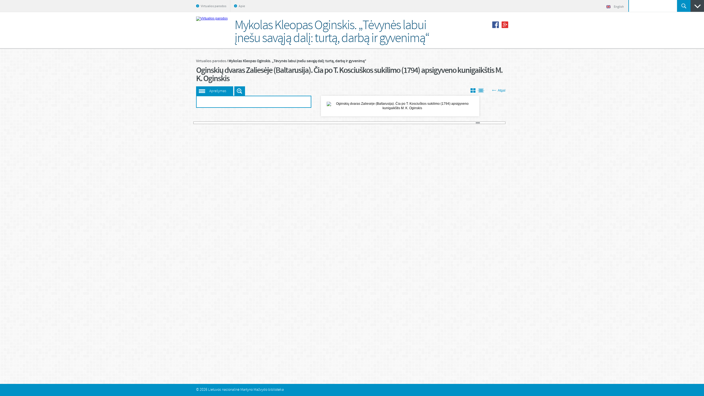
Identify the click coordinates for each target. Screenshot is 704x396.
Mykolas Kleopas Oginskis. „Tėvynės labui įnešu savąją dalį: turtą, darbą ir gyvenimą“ (297, 61)
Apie (242, 6)
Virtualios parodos (213, 6)
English (619, 7)
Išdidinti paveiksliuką (239, 91)
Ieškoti (684, 6)
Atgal (501, 90)
